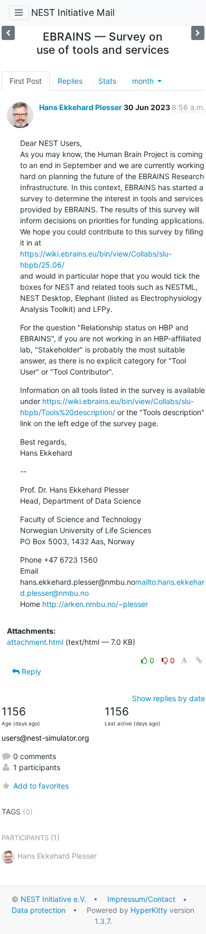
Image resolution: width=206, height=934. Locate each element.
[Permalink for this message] (199, 660)
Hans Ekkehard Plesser (80, 107)
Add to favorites (41, 785)
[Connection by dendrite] (197, 33)
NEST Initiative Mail (73, 12)
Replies (70, 80)
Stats (107, 80)
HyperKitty (148, 910)
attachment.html (35, 641)
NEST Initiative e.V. (53, 898)
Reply (30, 671)
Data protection (38, 910)
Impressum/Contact (141, 898)
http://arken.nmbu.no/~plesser (95, 603)
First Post (26, 80)
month (144, 80)
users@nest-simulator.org (45, 737)
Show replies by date (168, 698)
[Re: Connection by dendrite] (8, 33)
